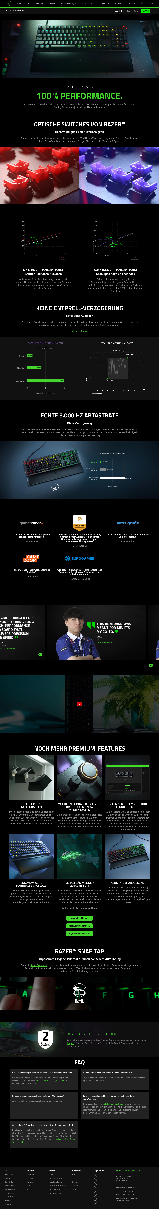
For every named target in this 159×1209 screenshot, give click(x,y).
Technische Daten (131, 11)
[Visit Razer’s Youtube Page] (95, 1191)
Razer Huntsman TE (81, 926)
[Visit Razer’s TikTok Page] (95, 1195)
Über (73, 1174)
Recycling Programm (56, 1193)
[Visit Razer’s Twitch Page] (95, 1199)
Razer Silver (9, 1197)
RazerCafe (8, 1178)
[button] (151, 4)
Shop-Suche (9, 1182)
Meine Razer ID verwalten (57, 1186)
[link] (8, 3)
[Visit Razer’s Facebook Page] (95, 1175)
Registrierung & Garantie (57, 1178)
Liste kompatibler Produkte (114, 1104)
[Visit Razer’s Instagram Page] (95, 1179)
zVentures (75, 1186)
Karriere (74, 1178)
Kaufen (145, 11)
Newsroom (75, 1182)
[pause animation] (151, 665)
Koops (29, 1189)
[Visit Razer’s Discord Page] (95, 1204)
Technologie (31, 1174)
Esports (29, 1186)
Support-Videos (54, 1189)
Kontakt (74, 1189)
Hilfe (51, 1174)
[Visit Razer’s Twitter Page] (95, 1187)
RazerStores (9, 1174)
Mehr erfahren (79, 331)
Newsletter (8, 1204)
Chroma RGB (31, 1178)
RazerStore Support (55, 1182)
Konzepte (30, 1182)
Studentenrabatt (10, 1189)
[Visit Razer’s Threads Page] (95, 1183)
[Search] (142, 3)
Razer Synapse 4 (39, 965)
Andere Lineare (81, 918)
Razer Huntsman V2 (81, 933)
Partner (7, 1200)
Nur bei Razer (9, 1193)
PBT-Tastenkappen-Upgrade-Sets (50, 1080)
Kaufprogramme (10, 1186)
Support (70, 1043)
